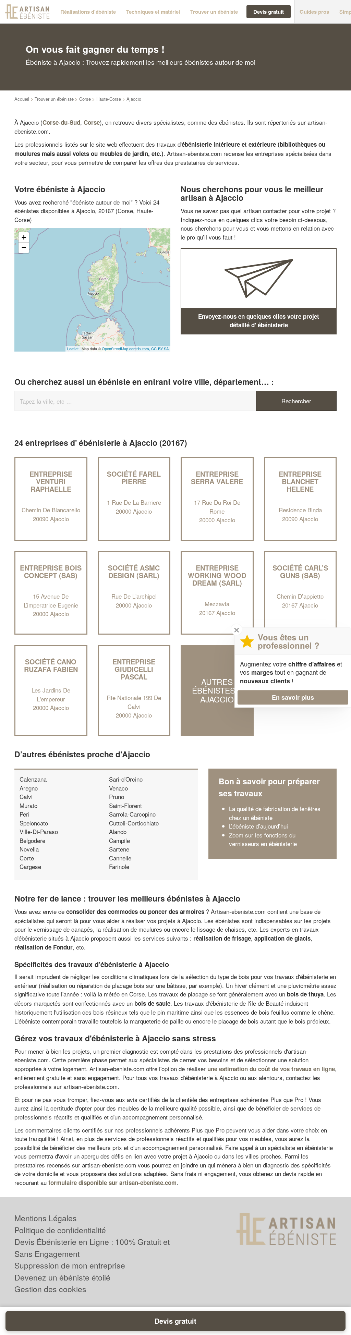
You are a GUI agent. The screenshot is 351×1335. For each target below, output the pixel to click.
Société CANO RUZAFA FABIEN (51, 665)
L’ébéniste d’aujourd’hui (258, 826)
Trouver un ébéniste (54, 99)
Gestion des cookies (50, 1289)
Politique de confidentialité (60, 1230)
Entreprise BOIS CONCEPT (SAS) (51, 571)
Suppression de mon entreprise (69, 1265)
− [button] (24, 247)
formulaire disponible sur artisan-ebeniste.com (112, 1182)
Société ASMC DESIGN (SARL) (134, 571)
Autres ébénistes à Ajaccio (217, 690)
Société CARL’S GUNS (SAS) (300, 571)
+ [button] (24, 237)
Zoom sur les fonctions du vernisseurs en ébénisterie (263, 839)
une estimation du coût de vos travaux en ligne (271, 1069)
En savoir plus (293, 697)
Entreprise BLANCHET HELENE (300, 481)
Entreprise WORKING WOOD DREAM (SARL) (217, 575)
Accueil (21, 99)
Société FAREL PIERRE (134, 477)
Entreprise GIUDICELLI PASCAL (133, 669)
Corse (85, 99)
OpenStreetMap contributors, (126, 348)
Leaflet (72, 348)
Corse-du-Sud (61, 122)
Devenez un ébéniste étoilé (62, 1277)
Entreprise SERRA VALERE (217, 477)
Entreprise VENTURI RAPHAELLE (50, 481)
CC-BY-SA (160, 348)
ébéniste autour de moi (101, 202)
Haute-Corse (108, 99)
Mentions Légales (45, 1218)
